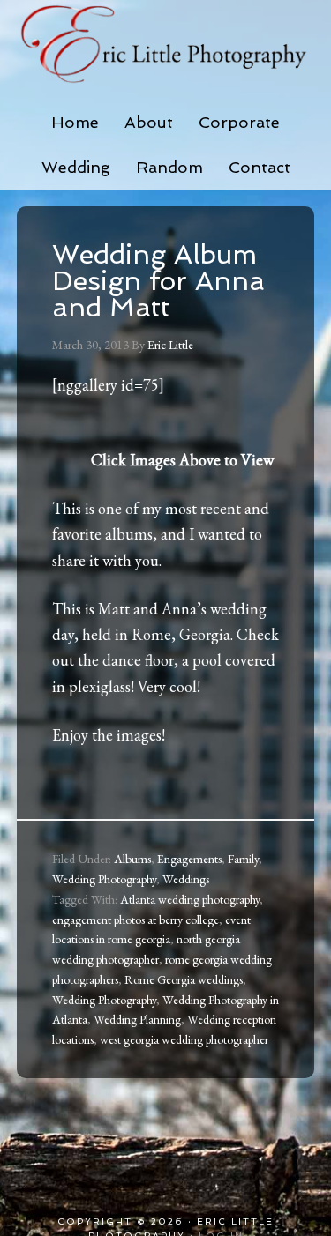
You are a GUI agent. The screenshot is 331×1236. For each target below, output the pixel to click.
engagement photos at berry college (135, 919)
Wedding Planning (137, 1019)
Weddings (185, 879)
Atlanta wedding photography (190, 899)
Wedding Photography (104, 879)
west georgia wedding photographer (184, 1039)
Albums (132, 859)
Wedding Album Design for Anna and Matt (158, 281)
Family (243, 859)
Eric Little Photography (166, 44)
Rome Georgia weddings (183, 979)
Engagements (189, 859)
